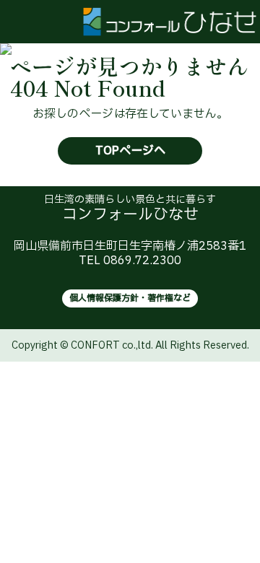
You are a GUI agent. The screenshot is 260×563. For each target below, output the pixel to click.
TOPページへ (130, 151)
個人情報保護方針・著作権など (130, 298)
